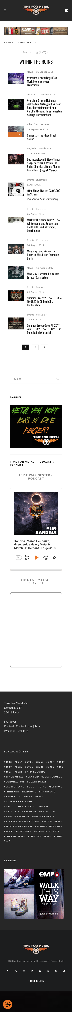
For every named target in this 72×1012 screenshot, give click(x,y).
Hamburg (30, 791)
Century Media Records (45, 777)
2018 (62, 762)
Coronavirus (15, 781)
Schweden (24, 831)
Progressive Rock (50, 826)
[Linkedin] (32, 971)
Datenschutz (57, 960)
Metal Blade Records (21, 811)
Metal (44, 806)
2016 (40, 762)
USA (8, 841)
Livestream (41, 179)
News (30, 71)
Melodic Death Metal (21, 806)
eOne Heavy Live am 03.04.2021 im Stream (44, 192)
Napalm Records (17, 816)
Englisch (31, 148)
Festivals (40, 286)
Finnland (12, 791)
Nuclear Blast (43, 816)
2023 (51, 767)
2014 (19, 762)
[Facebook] (8, 971)
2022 (40, 767)
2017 (51, 762)
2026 (19, 772)
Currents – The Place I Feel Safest (41, 137)
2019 (9, 767)
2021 (30, 767)
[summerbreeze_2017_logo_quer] (16, 295)
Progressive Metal (19, 826)
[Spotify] (40, 971)
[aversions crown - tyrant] (16, 78)
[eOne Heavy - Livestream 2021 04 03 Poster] (16, 189)
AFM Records (36, 772)
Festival (56, 786)
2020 (19, 767)
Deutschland (15, 786)
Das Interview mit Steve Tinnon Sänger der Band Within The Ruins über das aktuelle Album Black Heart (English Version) (43, 164)
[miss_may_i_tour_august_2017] (16, 272)
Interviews (43, 148)
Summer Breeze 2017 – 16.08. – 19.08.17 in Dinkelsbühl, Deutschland (44, 301)
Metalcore (48, 811)
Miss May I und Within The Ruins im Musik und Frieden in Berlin (43, 254)
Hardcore (48, 791)
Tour (59, 836)
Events (30, 179)
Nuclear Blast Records (23, 821)
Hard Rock (13, 796)
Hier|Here (33, 726)
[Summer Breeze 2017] (16, 323)
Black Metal (14, 777)
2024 (62, 767)
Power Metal (53, 821)
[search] (58, 379)
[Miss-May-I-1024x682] (16, 249)
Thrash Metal (15, 836)
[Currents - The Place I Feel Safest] (16, 131)
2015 (30, 762)
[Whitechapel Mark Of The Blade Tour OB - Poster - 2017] (16, 220)
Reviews (45, 124)
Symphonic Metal (48, 831)
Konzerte (41, 208)
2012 (9, 762)
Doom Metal (37, 786)
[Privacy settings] (7, 1004)
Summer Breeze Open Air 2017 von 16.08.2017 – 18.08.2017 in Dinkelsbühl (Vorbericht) (44, 328)
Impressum (43, 960)
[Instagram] (24, 971)
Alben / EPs (33, 124)
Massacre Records (19, 801)
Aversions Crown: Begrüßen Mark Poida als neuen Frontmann (42, 81)
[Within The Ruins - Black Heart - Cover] (16, 159)
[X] (16, 971)
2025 (9, 772)
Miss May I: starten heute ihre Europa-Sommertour (43, 275)
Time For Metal (40, 836)
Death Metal (38, 781)
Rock (9, 831)
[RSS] (48, 971)
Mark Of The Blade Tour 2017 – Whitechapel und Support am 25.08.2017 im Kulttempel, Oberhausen (43, 225)
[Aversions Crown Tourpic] (16, 104)
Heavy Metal (34, 796)
